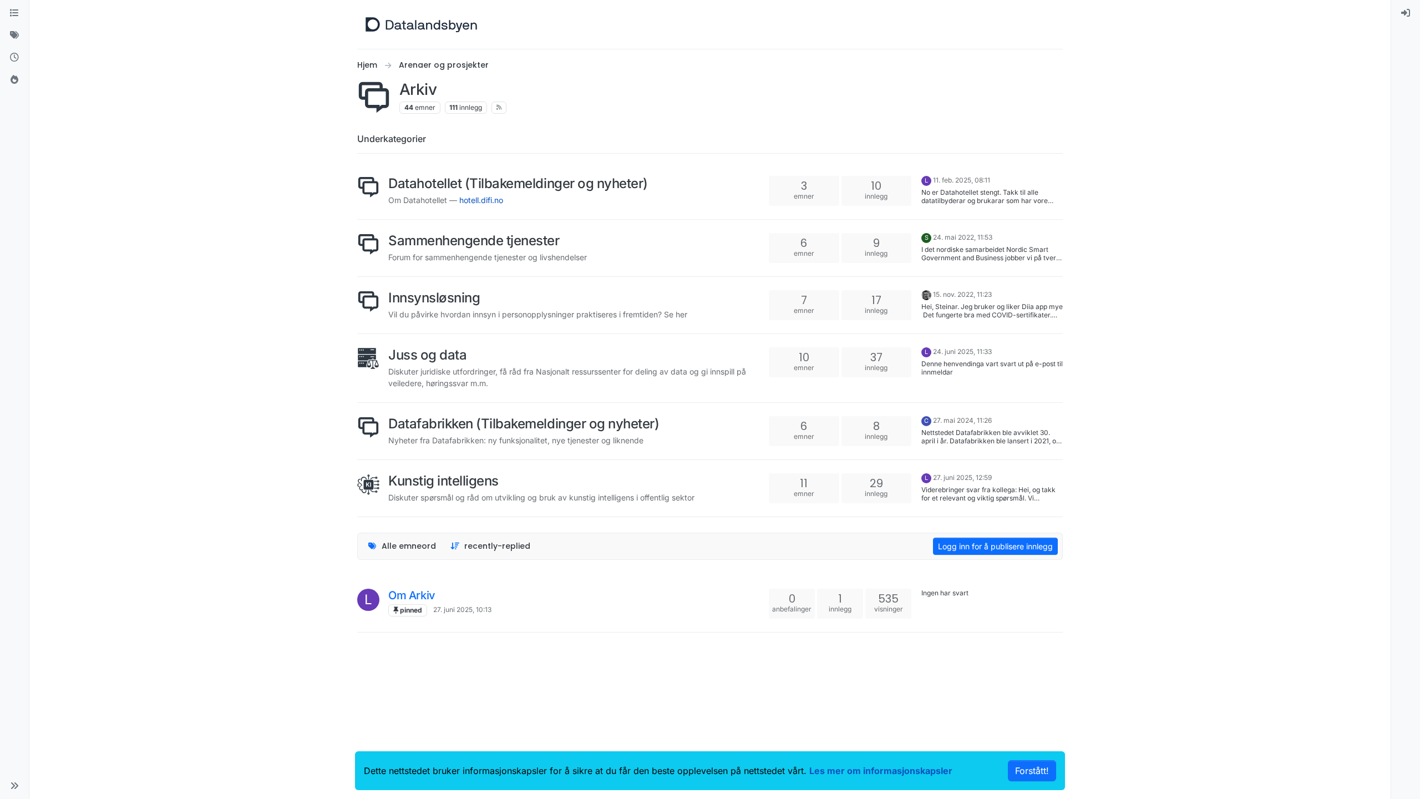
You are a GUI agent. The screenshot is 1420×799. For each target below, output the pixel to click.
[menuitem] (1406, 13)
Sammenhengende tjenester (473, 240)
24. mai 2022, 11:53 (962, 237)
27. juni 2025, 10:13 (462, 609)
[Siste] (14, 58)
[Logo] (421, 24)
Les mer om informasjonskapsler (880, 770)
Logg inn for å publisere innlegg (995, 546)
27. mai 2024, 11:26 (962, 420)
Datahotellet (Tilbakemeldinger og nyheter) (518, 183)
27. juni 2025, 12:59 (962, 477)
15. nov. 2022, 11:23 (962, 294)
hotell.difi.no (481, 200)
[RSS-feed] (498, 108)
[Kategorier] (14, 13)
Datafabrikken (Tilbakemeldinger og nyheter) (523, 424)
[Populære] (14, 80)
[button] (14, 786)
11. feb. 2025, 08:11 (961, 180)
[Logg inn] (1406, 13)
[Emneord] (14, 35)
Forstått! (1032, 770)
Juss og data (427, 355)
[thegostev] (926, 294)
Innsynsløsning (434, 298)
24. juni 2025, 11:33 (962, 351)
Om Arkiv (411, 595)
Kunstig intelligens (443, 481)
